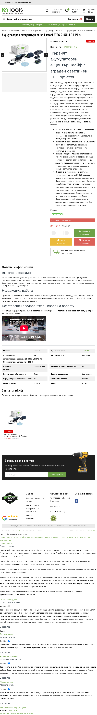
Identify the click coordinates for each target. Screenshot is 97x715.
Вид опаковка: (57, 355)
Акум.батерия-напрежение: (63, 366)
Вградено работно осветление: (17, 378)
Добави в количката (85, 233)
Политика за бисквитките (76, 526)
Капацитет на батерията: (14, 374)
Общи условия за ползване (21, 526)
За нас (29, 501)
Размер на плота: (59, 378)
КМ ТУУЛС (18, 530)
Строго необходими (21, 537)
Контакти (30, 519)
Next (46, 55)
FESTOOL (86, 351)
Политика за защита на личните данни (49, 526)
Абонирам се (57, 474)
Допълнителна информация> (13, 707)
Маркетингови (69, 537)
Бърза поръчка (61, 241)
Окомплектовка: (10, 355)
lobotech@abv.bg (57, 511)
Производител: (58, 351)
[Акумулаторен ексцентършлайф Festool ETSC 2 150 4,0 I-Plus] (24, 55)
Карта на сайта (32, 505)
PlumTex (13, 710)
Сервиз (29, 515)
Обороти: (7, 366)
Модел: (6, 351)
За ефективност (37, 537)
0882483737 (55, 506)
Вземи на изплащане (84, 241)
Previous (2, 55)
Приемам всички (25, 713)
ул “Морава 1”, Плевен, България (60, 499)
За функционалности (54, 537)
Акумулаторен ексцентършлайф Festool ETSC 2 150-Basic (16, 436)
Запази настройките (9, 713)
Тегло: (54, 383)
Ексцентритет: (9, 383)
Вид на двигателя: (59, 374)
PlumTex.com (90, 530)
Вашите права (6, 537)
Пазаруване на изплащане (32, 510)
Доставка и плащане (35, 498)
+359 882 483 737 (24, 2)
